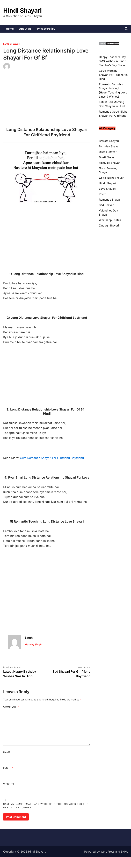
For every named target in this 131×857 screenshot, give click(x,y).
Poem (102, 194)
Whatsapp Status (110, 220)
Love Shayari (11, 43)
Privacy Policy (46, 28)
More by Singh (33, 644)
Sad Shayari (106, 205)
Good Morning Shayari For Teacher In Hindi (113, 74)
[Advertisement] (46, 99)
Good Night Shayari (111, 177)
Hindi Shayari (22, 10)
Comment (11, 706)
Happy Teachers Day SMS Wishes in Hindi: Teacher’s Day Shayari (113, 61)
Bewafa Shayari (109, 141)
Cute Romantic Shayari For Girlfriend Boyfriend (52, 458)
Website (9, 784)
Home (10, 28)
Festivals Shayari (109, 162)
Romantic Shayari (110, 199)
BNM (124, 851)
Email (8, 768)
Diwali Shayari (108, 151)
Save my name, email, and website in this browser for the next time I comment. (45, 806)
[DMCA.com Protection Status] (109, 44)
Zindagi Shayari (109, 225)
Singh (29, 637)
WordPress (107, 851)
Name (8, 752)
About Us (25, 28)
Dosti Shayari (107, 157)
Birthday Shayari (109, 146)
